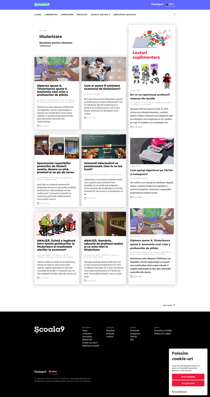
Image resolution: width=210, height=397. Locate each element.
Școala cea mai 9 (100, 15)
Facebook (134, 330)
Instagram (135, 333)
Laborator (51, 15)
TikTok (133, 336)
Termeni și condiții (163, 330)
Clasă (38, 15)
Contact (109, 336)
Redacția (110, 333)
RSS (132, 339)
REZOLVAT (82, 15)
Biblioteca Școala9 (125, 15)
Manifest (110, 330)
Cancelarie (67, 15)
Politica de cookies (162, 333)
